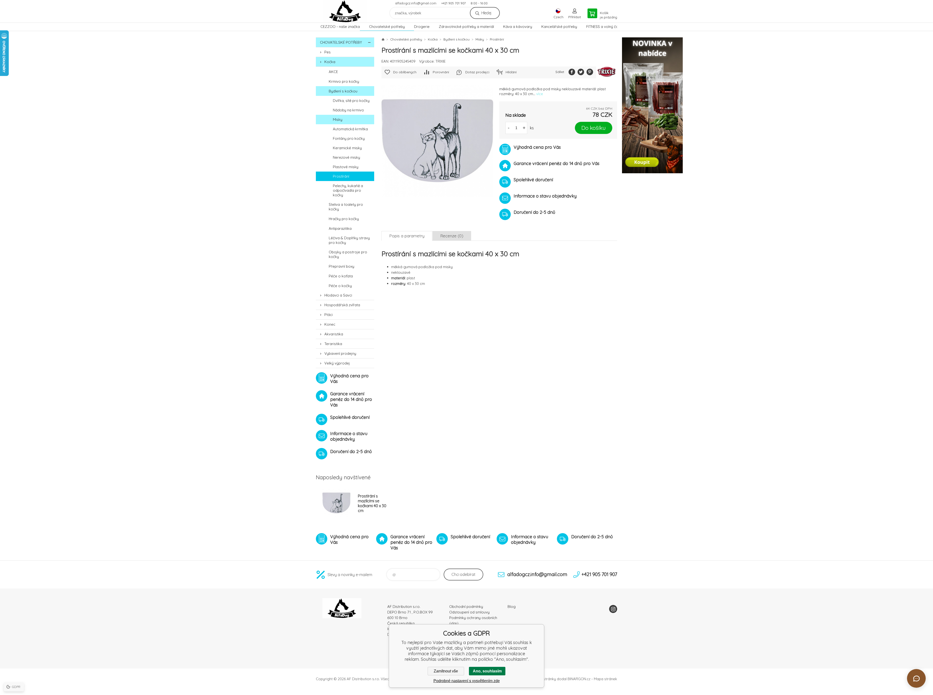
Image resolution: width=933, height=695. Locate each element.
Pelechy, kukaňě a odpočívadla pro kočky (348, 190)
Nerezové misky (346, 157)
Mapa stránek (605, 679)
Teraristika (333, 343)
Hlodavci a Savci (338, 295)
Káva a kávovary (517, 26)
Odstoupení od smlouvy (469, 612)
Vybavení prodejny (340, 353)
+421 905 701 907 (453, 3)
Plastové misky (345, 167)
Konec (329, 324)
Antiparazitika (340, 228)
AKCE (333, 71)
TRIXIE (440, 61)
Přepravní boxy (341, 266)
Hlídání (511, 72)
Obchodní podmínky (466, 606)
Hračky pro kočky (344, 218)
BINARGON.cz (579, 679)
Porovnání (441, 72)
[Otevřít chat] (916, 678)
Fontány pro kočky (349, 138)
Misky (337, 119)
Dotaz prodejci (477, 72)
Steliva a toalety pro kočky (346, 206)
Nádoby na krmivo (348, 110)
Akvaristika (333, 334)
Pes (327, 52)
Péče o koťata (341, 276)
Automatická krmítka (350, 129)
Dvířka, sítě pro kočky (351, 100)
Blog (512, 606)
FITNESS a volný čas (603, 26)
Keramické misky (347, 148)
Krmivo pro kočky (344, 81)
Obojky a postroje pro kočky (348, 254)
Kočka (329, 61)
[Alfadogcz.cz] (382, 39)
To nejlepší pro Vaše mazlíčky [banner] (345, 11)
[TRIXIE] (606, 72)
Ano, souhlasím (487, 671)
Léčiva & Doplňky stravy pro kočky (349, 240)
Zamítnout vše (446, 671)
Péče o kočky (340, 285)
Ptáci (328, 314)
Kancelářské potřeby (559, 26)
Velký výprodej (337, 363)
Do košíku (593, 127)
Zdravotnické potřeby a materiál (466, 26)
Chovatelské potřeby (387, 26)
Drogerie (422, 26)
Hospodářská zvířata (342, 305)
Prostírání (341, 176)
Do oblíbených (404, 72)
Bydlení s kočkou (343, 91)
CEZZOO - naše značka (340, 26)
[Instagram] (613, 609)
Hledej (486, 12)
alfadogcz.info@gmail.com (415, 3)
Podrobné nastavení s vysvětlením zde (466, 681)
